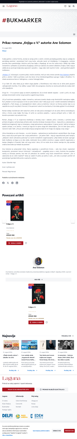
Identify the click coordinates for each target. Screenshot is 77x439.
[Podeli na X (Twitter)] (8, 183)
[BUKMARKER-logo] (22, 20)
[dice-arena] (22, 416)
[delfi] (7, 416)
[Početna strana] (12, 6)
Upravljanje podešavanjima (41, 431)
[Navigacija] (38, 34)
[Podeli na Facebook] (3, 183)
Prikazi (4, 51)
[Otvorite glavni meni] (3, 6)
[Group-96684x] (37, 416)
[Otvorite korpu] (69, 6)
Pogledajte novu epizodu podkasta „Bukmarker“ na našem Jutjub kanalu (38, 1)
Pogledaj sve (66, 336)
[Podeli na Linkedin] (17, 183)
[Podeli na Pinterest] (12, 183)
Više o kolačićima (7, 435)
